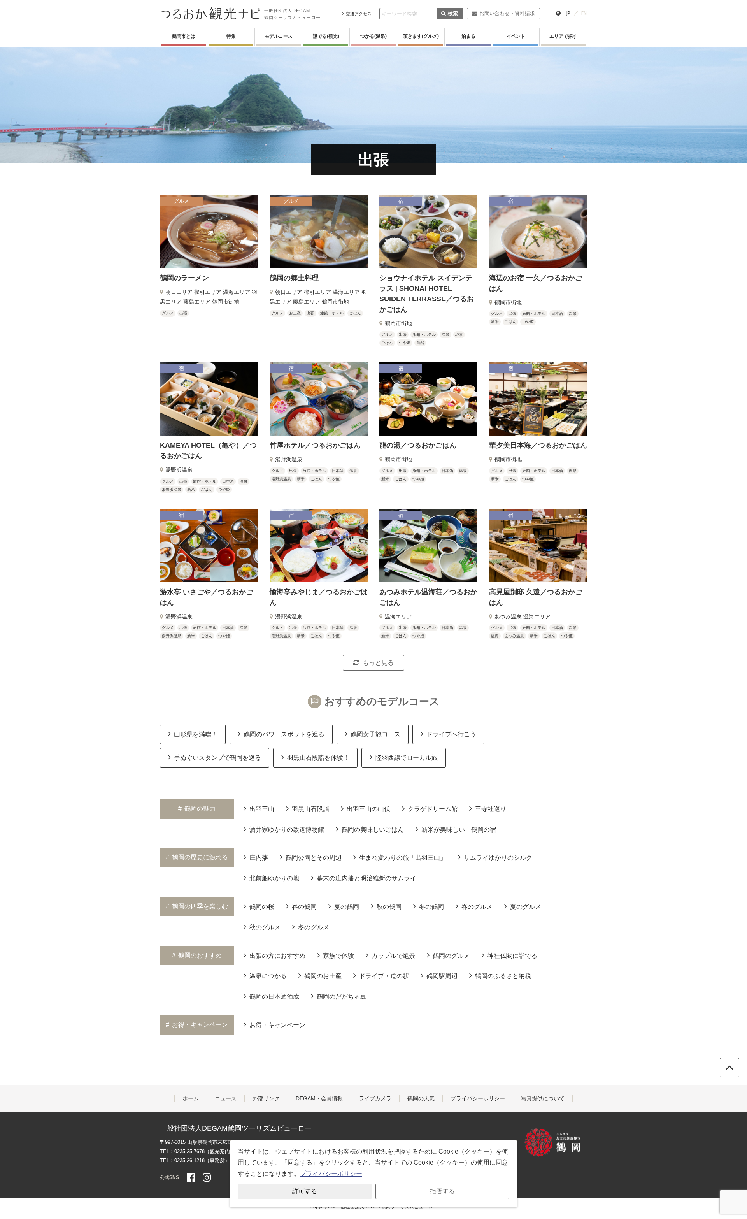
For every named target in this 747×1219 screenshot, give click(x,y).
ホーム (190, 1098)
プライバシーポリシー (478, 1098)
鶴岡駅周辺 (442, 976)
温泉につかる (268, 976)
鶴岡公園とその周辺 (314, 857)
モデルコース (279, 36)
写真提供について (543, 1098)
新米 (495, 322)
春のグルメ (477, 906)
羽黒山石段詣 (310, 809)
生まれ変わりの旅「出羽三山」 (402, 857)
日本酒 (557, 313)
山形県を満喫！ (195, 734)
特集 (231, 36)
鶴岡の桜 (261, 906)
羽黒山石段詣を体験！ (318, 757)
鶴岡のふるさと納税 (503, 976)
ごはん (355, 313)
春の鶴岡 (304, 906)
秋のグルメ (265, 927)
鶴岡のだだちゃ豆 (341, 996)
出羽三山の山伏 (368, 809)
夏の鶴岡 (346, 906)
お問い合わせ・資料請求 (507, 13)
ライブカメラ (375, 1098)
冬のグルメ (313, 927)
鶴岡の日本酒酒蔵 (274, 996)
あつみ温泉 (514, 636)
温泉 (445, 334)
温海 (495, 636)
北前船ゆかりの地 (274, 878)
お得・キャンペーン (277, 1025)
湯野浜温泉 (171, 489)
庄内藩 (258, 857)
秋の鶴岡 (389, 906)
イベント (516, 36)
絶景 (459, 334)
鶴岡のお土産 (323, 976)
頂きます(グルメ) (421, 36)
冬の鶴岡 (431, 906)
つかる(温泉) (373, 36)
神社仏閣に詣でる (512, 955)
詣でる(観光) (326, 36)
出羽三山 (261, 809)
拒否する (442, 1191)
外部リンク (266, 1098)
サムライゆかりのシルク (498, 857)
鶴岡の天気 (421, 1098)
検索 (453, 13)
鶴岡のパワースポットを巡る (284, 734)
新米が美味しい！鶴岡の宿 (458, 829)
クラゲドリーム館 (433, 809)
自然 (420, 343)
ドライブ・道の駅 (384, 976)
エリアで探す (563, 36)
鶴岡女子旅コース (375, 734)
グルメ (168, 313)
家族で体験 (338, 955)
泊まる (468, 36)
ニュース (226, 1098)
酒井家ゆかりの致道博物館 (286, 829)
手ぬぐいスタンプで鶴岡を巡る (217, 757)
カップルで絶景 (393, 955)
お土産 (295, 313)
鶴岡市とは (183, 36)
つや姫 (404, 343)
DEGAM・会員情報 (319, 1098)
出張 (183, 313)
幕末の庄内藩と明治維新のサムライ (366, 878)
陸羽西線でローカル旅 (406, 757)
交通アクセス (359, 13)
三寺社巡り (490, 809)
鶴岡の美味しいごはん (373, 829)
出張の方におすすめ (277, 955)
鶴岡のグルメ (451, 955)
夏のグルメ (525, 906)
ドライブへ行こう (451, 734)
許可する (304, 1191)
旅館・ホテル (332, 313)
